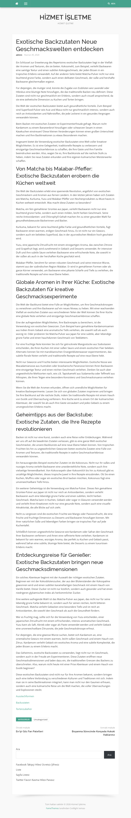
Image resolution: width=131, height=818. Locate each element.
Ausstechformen (25, 696)
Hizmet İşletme (65, 17)
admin (19, 54)
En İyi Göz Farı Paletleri (29, 731)
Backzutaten (22, 702)
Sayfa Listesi (22, 774)
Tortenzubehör (24, 709)
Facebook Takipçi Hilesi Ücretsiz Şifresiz (37, 764)
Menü (24, 3)
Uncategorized (40, 719)
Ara (18, 749)
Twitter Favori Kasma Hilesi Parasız (35, 779)
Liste (18, 769)
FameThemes (52, 808)
